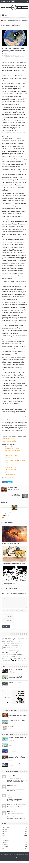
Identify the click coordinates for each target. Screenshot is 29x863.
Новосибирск (20, 638)
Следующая (16, 494)
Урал (24, 658)
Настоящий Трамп (22, 804)
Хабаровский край (8, 642)
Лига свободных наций (10, 469)
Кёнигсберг (6, 645)
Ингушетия (5, 658)
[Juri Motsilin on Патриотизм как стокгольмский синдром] (4, 786)
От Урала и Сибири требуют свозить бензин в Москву (15, 676)
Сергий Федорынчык (12, 775)
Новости (5, 833)
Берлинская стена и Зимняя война (17, 763)
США (3, 638)
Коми (14, 658)
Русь (25, 638)
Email (26, 59)
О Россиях (11, 726)
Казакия (17, 642)
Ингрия (19, 652)
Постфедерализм (16, 495)
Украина (12, 656)
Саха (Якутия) (6, 660)
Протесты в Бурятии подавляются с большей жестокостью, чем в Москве (17, 757)
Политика (17, 56)
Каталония (20, 649)
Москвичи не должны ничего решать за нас (15, 453)
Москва (5, 652)
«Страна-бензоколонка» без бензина (11, 543)
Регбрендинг (6, 840)
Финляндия (5, 656)
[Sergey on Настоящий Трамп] (4, 805)
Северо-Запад (10, 654)
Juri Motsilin (10, 785)
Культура (5, 831)
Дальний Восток (10, 638)
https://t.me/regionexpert (9, 438)
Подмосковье (23, 642)
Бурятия (18, 656)
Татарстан (18, 654)
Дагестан (16, 647)
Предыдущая (13, 487)
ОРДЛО (11, 647)
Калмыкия (5, 651)
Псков (20, 645)
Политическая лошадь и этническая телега (13, 563)
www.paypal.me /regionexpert (10, 441)
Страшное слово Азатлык (11, 471)
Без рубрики (6, 827)
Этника (3, 57)
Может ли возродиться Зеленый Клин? (17, 738)
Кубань (13, 645)
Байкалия (22, 640)
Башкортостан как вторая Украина (13, 472)
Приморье (5, 643)
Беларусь (22, 651)
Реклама (5, 842)
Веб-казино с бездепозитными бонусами (16, 670)
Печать (20, 59)
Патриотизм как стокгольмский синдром (18, 787)
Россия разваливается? (8, 583)
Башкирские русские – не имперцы (13, 464)
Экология (5, 844)
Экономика (21, 56)
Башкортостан (10, 477)
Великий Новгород (7, 640)
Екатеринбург (22, 660)
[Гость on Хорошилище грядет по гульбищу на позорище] (4, 795)
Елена (8, 811)
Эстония (16, 640)
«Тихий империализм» (14, 750)
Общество (12, 56)
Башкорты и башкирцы (10, 474)
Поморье (19, 658)
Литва (20, 643)
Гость (8, 794)
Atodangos (24, 416)
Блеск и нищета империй (15, 744)
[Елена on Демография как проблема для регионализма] (4, 813)
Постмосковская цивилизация (16, 720)
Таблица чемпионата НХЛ (15, 682)
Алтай (11, 653)
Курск (14, 653)
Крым (10, 658)
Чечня (16, 645)
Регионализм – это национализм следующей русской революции (17, 714)
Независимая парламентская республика (15, 459)
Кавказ (24, 653)
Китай (3, 654)
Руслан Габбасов (5, 55)
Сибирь (14, 660)
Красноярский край (13, 643)
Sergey (9, 804)
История (8, 56)
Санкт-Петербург (13, 651)
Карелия (5, 647)
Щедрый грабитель (13, 489)
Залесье (14, 649)
